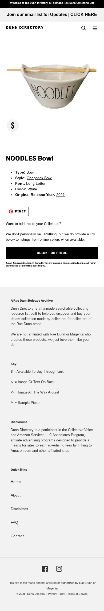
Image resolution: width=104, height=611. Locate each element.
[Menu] (95, 27)
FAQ (14, 522)
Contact (17, 536)
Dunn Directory (25, 28)
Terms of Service (77, 593)
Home (16, 481)
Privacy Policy (56, 593)
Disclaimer (19, 509)
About (16, 495)
